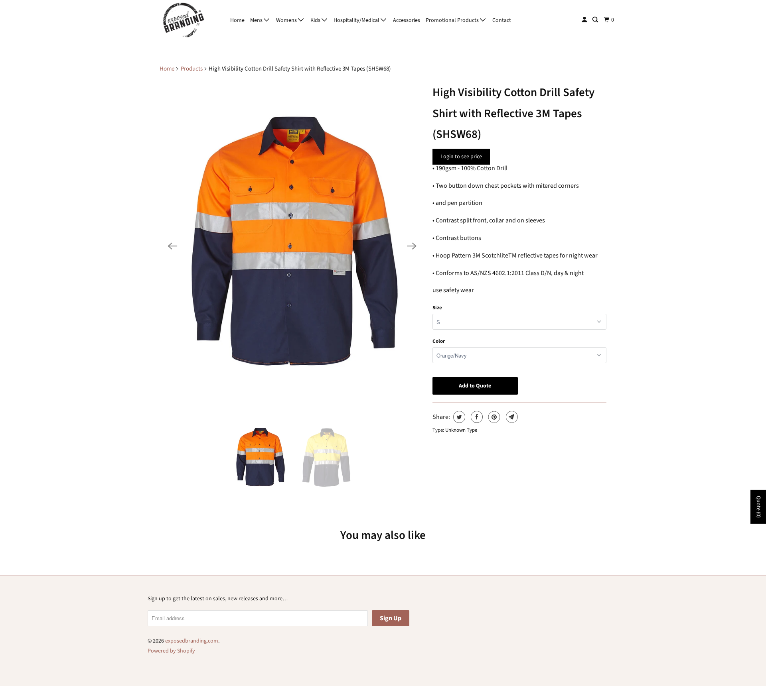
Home (237, 20)
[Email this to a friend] (511, 417)
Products (192, 69)
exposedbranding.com (191, 641)
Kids (316, 20)
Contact (501, 20)
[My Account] (585, 20)
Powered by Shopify (171, 651)
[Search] (596, 20)
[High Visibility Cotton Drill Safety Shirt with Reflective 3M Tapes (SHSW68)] (292, 246)
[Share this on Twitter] (458, 417)
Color (438, 341)
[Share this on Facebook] (476, 417)
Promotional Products (453, 20)
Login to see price (461, 157)
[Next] (412, 246)
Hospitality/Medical (357, 20)
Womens (287, 20)
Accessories (406, 20)
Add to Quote (475, 386)
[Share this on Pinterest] (493, 417)
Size (437, 307)
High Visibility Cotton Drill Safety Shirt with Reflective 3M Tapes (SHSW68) (513, 113)
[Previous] (172, 246)
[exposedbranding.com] (183, 20)
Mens (257, 20)
